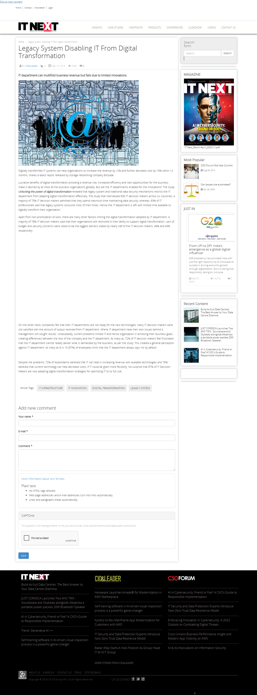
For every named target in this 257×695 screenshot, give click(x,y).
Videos (212, 27)
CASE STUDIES (115, 27)
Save (23, 555)
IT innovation (77, 388)
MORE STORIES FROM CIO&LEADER (114, 663)
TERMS (78, 672)
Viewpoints (136, 27)
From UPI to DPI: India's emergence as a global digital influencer (209, 249)
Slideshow (195, 27)
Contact (28, 7)
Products (154, 27)
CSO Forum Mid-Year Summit (217, 165)
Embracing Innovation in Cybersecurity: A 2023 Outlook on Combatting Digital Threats (199, 622)
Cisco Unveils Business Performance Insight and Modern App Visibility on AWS (199, 636)
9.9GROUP (48, 672)
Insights (97, 27)
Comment (25, 446)
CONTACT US (64, 672)
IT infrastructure (51, 388)
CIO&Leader (31, 66)
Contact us (228, 27)
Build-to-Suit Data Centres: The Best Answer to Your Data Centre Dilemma (217, 312)
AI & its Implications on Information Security (197, 648)
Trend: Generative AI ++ (37, 630)
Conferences (175, 27)
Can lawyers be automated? (216, 184)
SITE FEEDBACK (92, 672)
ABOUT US (34, 672)
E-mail (23, 431)
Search (228, 53)
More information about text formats (43, 479)
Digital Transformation (108, 388)
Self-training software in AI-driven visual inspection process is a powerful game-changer (54, 642)
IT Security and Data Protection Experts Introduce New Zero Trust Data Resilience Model (127, 636)
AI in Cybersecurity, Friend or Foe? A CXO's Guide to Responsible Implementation (216, 352)
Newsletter (40, 7)
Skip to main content (11, 1)
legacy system (140, 388)
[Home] (39, 27)
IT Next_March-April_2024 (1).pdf (202, 147)
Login (50, 7)
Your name (25, 416)
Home (18, 7)
